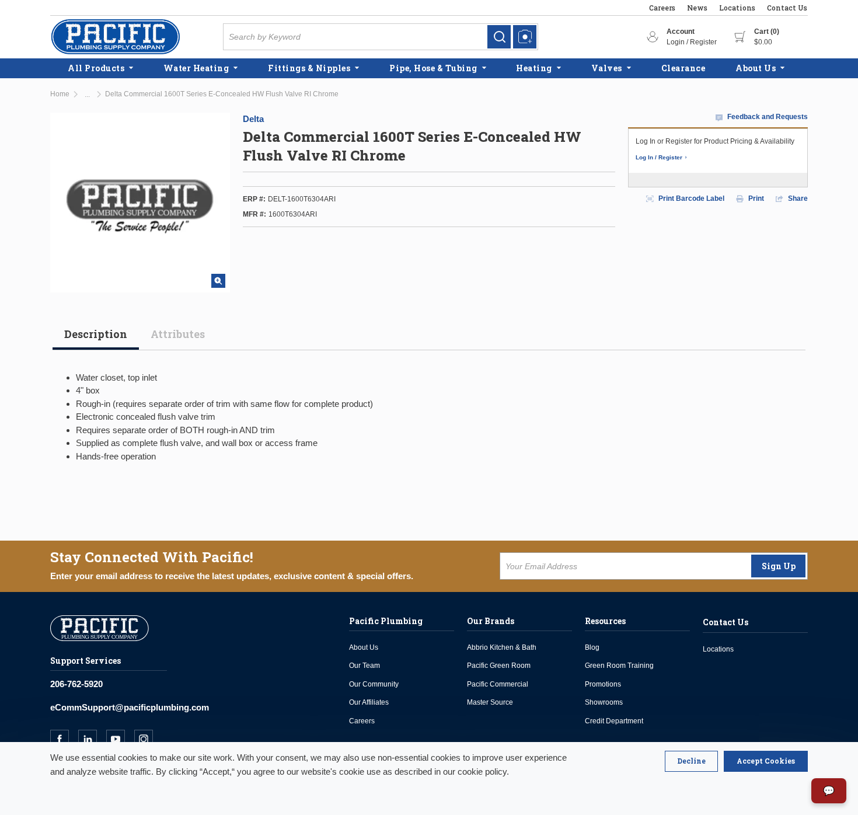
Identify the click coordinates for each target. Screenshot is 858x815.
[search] (499, 36)
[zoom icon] (218, 281)
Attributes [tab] (178, 334)
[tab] (96, 339)
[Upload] (524, 36)
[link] (499, 36)
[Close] (691, 761)
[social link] (64, 739)
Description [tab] (95, 334)
